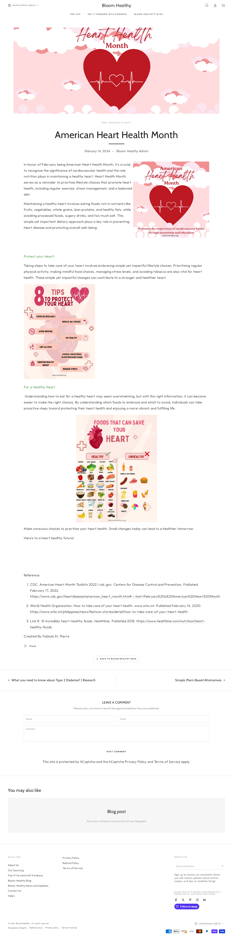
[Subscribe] (223, 866)
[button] (207, 5)
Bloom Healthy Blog (119, 123)
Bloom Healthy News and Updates (28, 885)
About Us (13, 865)
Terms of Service (167, 762)
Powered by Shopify (17, 928)
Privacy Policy (135, 762)
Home (104, 123)
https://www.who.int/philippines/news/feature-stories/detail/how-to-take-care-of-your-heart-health (109, 612)
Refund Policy (71, 863)
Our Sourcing (16, 870)
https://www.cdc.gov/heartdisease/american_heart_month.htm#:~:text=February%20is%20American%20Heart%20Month (125, 596)
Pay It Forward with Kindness (25, 875)
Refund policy (36, 927)
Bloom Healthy (23, 923)
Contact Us (14, 890)
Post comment (116, 751)
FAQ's (11, 895)
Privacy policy (52, 927)
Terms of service (69, 927)
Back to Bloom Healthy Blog (118, 659)
